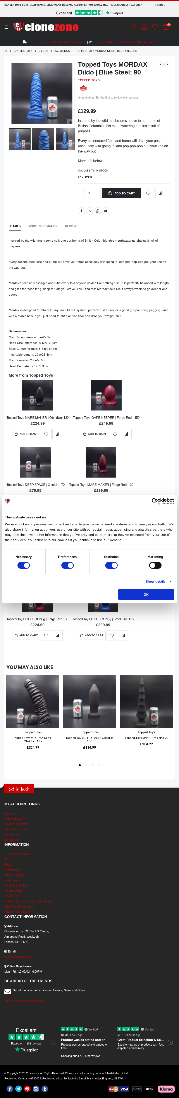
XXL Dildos (62, 51)
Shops (8, 864)
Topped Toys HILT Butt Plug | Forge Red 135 (37, 619)
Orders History (13, 818)
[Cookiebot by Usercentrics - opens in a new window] (155, 501)
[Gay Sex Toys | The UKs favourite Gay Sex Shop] (45, 26)
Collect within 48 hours (125, 42)
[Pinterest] (27, 1089)
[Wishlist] (154, 27)
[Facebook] (10, 1089)
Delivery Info (12, 834)
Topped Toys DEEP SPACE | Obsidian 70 (36, 485)
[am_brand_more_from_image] (38, 396)
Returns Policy (13, 890)
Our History (11, 869)
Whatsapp (97, 210)
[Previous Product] (161, 64)
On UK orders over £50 (57, 42)
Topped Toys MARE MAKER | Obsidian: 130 (38, 417)
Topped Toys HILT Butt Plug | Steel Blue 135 (103, 619)
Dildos (43, 51)
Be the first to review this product (117, 97)
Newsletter (11, 896)
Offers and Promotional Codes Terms (27, 901)
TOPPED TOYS (89, 80)
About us (10, 859)
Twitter (89, 210)
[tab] (15, 226)
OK (146, 594)
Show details (155, 581)
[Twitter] (18, 1089)
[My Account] (144, 27)
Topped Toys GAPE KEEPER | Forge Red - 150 (106, 417)
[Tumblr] (44, 1089)
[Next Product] (167, 64)
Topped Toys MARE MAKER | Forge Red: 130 (101, 485)
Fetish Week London (17, 854)
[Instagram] (36, 1089)
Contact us (11, 839)
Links (159, 5)
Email (105, 210)
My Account (11, 813)
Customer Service (15, 829)
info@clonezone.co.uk (18, 956)
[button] (70, 122)
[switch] (67, 565)
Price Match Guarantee (19, 906)
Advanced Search (15, 824)
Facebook (81, 210)
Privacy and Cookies (17, 911)
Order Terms (12, 880)
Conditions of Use (15, 885)
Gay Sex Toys (23, 51)
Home (5, 51)
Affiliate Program (15, 875)
